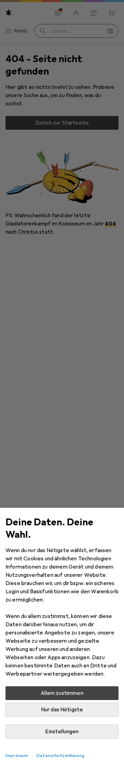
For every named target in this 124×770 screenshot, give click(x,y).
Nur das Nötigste (62, 709)
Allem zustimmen (62, 693)
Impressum (17, 755)
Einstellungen (62, 731)
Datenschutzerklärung (60, 755)
